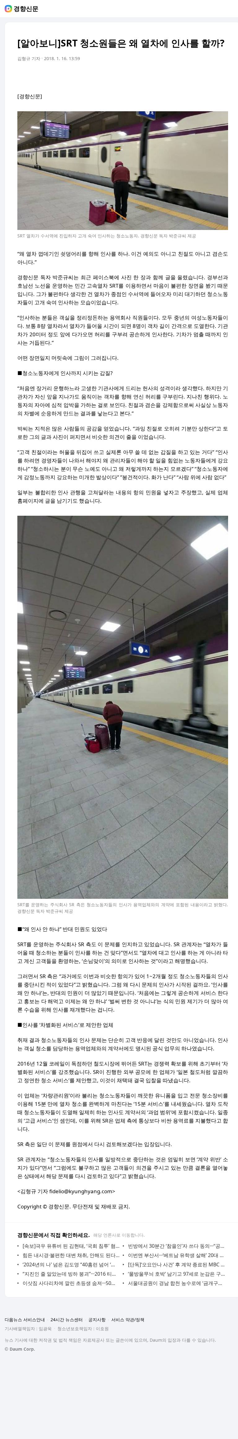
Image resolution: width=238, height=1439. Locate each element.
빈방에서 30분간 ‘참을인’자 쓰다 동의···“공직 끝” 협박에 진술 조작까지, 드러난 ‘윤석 (176, 1246)
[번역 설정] (197, 76)
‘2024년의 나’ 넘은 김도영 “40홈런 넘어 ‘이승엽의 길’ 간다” (71, 1264)
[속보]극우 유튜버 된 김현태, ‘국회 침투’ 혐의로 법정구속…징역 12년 (71, 1246)
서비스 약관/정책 (127, 1319)
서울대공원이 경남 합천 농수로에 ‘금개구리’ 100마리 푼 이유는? (176, 1283)
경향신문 (26, 9)
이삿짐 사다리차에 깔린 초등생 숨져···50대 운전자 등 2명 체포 (71, 1283)
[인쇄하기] (222, 76)
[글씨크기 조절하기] (209, 76)
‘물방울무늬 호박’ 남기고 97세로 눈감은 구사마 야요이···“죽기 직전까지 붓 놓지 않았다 (176, 1273)
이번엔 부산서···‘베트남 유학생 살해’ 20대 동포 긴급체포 (176, 1255)
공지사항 (97, 1319)
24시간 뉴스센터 (67, 1319)
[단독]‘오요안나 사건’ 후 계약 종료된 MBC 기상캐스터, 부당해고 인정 (176, 1264)
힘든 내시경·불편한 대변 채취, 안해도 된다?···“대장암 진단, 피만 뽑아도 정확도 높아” (71, 1255)
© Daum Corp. (20, 1349)
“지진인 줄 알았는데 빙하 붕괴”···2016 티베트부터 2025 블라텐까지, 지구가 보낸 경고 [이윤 (71, 1273)
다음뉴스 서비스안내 (25, 1319)
